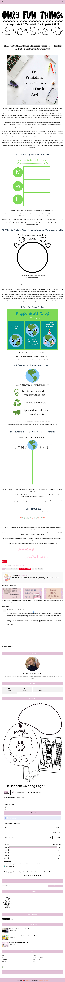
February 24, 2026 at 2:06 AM (20, 609)
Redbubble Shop (39, 534)
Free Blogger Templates (43, 980)
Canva (10, 133)
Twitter (47, 527)
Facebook (42, 527)
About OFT (35, 955)
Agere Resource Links (38, 957)
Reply (8, 624)
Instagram (52, 527)
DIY (2, 957)
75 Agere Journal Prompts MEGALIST (19, 942)
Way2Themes (28, 980)
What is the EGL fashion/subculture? (19, 929)
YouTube (32, 529)
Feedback (4, 961)
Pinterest (57, 527)
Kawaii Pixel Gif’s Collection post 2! (32, 600)
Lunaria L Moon (29, 52)
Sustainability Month (20, 565)
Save (24, 568)
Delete (12, 624)
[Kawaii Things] (6, 967)
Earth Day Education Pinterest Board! (41, 511)
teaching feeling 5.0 (36, 621)
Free (5, 565)
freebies (8, 565)
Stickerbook (4, 959)
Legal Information (6, 963)
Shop (34, 961)
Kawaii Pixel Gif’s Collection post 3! (11, 600)
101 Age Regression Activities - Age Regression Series (23, 935)
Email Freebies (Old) (37, 959)
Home (3, 955)
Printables (13, 565)
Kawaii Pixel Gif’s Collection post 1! (53, 600)
